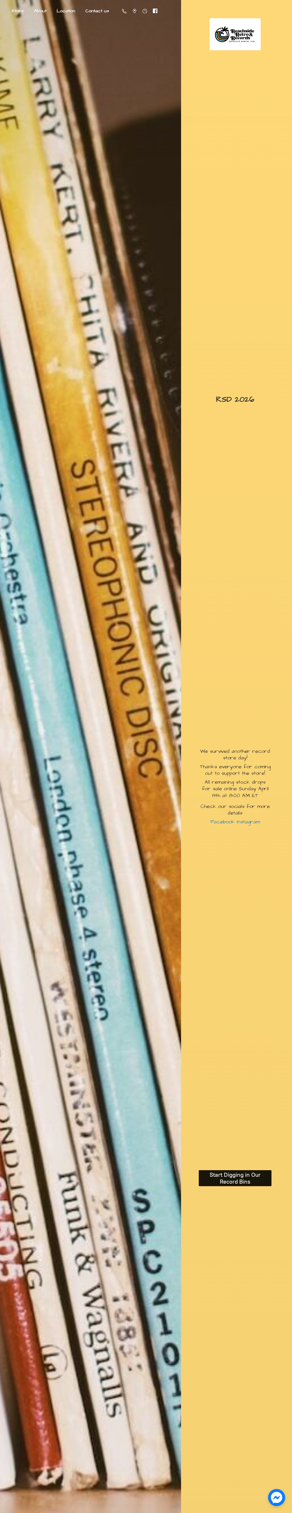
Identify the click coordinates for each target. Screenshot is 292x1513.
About (40, 11)
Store (17, 11)
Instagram (247, 821)
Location (66, 11)
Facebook (222, 821)
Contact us (97, 11)
